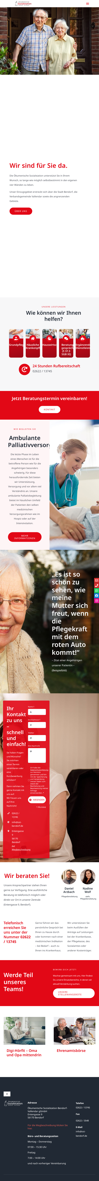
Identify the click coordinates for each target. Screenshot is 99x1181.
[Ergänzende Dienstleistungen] (83, 343)
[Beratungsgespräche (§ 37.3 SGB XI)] (66, 343)
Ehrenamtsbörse (71, 1050)
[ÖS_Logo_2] (13, 1101)
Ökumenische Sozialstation (24, 1035)
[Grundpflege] (16, 343)
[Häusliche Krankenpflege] (33, 343)
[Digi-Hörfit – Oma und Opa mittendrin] (24, 1031)
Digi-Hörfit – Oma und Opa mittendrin (24, 1052)
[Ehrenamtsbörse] (74, 1031)
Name (31, 707)
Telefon (31, 733)
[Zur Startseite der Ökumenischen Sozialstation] (23, 4)
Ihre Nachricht (34, 746)
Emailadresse (34, 720)
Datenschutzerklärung (39, 770)
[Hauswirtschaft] (49, 343)
